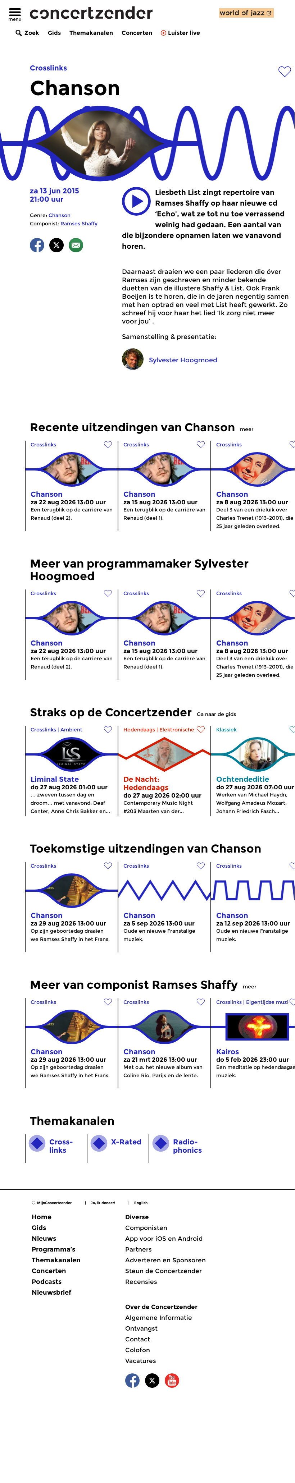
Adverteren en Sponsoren (165, 1260)
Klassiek (226, 729)
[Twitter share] (56, 246)
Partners (138, 1249)
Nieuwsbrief (51, 1292)
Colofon (137, 1350)
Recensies (141, 1281)
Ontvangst (141, 1328)
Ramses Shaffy (78, 223)
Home (41, 1217)
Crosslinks (48, 68)
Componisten (146, 1227)
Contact (137, 1339)
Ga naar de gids (216, 714)
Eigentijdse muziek (270, 1002)
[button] (136, 201)
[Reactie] (76, 246)
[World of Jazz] (246, 13)
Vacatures (140, 1360)
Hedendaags (139, 729)
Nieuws (44, 1239)
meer (247, 429)
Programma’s (53, 1249)
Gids (54, 32)
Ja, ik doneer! (103, 1202)
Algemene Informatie (158, 1317)
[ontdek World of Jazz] (246, 13)
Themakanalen (91, 32)
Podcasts (47, 1282)
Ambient (71, 729)
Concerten (137, 32)
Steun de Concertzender (163, 1271)
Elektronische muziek (186, 729)
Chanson (60, 215)
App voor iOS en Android (164, 1238)
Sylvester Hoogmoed (183, 360)
